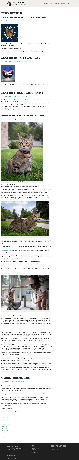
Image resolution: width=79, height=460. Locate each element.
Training (3, 437)
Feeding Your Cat (5, 424)
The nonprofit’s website (7, 250)
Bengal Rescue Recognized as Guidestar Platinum (22, 92)
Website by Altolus (11, 458)
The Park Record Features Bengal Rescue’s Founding (23, 115)
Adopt (51, 3)
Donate (69, 3)
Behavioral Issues (5, 428)
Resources (63, 3)
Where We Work (35, 448)
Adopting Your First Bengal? (7, 419)
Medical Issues (4, 432)
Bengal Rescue (18, 2)
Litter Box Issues (5, 426)
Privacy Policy (35, 452)
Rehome (3, 434)
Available (46, 3)
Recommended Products (6, 421)
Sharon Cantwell (20, 20)
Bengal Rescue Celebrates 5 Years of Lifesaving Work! (23, 17)
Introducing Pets (5, 430)
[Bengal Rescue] (54, 449)
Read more (22, 450)
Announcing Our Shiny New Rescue (15, 377)
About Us (57, 3)
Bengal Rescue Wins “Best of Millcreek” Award (20, 57)
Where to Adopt (5, 417)
